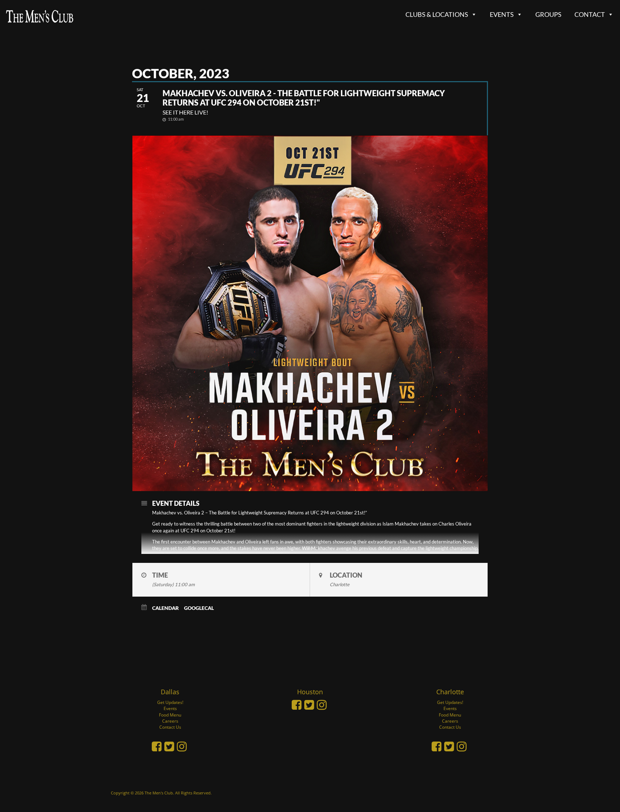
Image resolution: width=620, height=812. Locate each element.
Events (502, 14)
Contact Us (170, 727)
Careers (170, 721)
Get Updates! (170, 702)
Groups (548, 14)
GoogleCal (199, 608)
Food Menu (170, 715)
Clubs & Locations (436, 14)
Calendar (165, 608)
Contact (589, 14)
